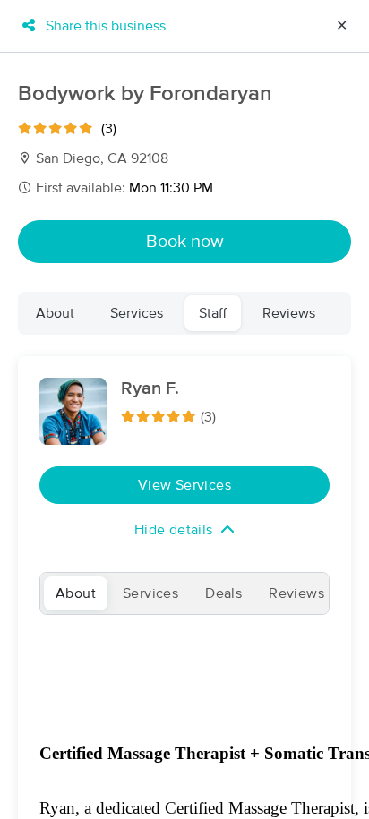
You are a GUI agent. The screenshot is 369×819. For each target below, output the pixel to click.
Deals (223, 593)
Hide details (173, 530)
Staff (213, 313)
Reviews (288, 313)
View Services (184, 485)
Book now (185, 242)
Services (136, 313)
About (55, 313)
